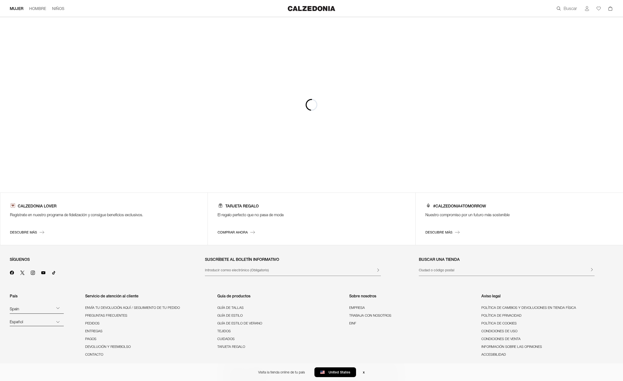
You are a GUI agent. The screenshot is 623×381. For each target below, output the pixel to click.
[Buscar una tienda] (592, 270)
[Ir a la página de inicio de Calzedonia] (311, 8)
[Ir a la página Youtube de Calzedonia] (43, 272)
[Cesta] (610, 8)
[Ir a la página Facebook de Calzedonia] (12, 272)
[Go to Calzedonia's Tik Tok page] (54, 272)
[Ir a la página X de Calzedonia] (22, 272)
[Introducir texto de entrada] (378, 270)
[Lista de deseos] (599, 8)
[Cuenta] (587, 8)
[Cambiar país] (58, 308)
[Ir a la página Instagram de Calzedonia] (33, 272)
